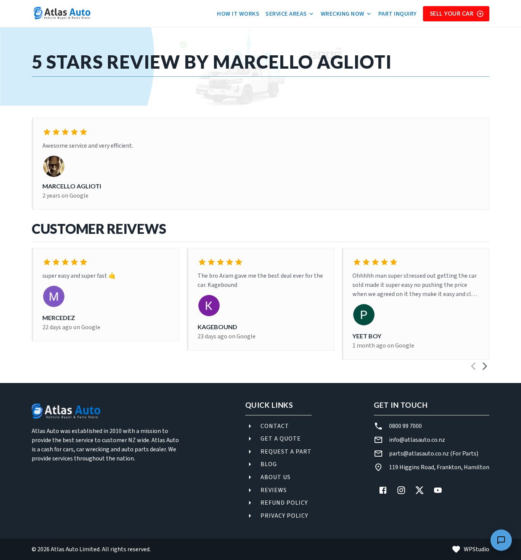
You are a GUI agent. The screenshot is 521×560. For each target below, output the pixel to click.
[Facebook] (383, 490)
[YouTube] (438, 490)
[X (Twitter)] (419, 490)
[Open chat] (501, 540)
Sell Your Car (452, 13)
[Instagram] (401, 490)
